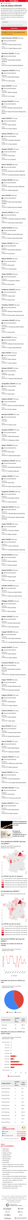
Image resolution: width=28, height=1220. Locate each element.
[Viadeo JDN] (20, 1215)
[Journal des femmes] (7, 1209)
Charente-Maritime (18, 65)
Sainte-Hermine (12, 207)
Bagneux (10, 107)
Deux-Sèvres (15, 436)
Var (19, 798)
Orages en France (7, 1153)
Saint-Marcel (11, 249)
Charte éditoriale (18, 1196)
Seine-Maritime (17, 347)
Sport (4, 1133)
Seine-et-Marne (17, 486)
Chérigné (10, 732)
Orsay (9, 502)
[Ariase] (7, 1218)
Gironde (15, 92)
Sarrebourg (11, 751)
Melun (10, 486)
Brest (9, 561)
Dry (10, 96)
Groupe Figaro (18, 1200)
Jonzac (10, 65)
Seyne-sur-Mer (14, 798)
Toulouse (10, 378)
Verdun (11, 705)
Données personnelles (6, 1199)
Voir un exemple (21, 1131)
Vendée (4, 203)
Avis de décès (7, 3)
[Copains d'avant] (7, 1215)
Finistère (14, 561)
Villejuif (10, 455)
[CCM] (20, 1209)
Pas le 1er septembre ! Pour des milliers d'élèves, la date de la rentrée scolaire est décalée (13, 1166)
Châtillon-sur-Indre (14, 763)
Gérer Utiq (24, 1199)
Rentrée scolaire (6, 1157)
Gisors (9, 332)
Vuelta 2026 (5, 1160)
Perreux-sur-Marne (14, 326)
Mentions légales (10, 1200)
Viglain (10, 424)
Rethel (10, 190)
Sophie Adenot (6, 1155)
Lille (10, 253)
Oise (13, 296)
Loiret (12, 96)
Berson (10, 92)
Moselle (17, 751)
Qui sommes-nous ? (5, 1196)
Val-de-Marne (16, 455)
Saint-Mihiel (11, 77)
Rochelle (12, 674)
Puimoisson (12, 517)
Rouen (10, 347)
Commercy (11, 530)
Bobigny (10, 234)
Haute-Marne (18, 222)
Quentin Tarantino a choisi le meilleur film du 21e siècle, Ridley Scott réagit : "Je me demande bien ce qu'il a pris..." (14, 1186)
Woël (9, 701)
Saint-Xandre (11, 60)
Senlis (10, 296)
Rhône (13, 159)
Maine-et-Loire (17, 44)
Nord (13, 253)
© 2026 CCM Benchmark (14, 1202)
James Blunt (5, 1151)
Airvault (10, 736)
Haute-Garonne (18, 378)
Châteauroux (12, 440)
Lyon (10, 159)
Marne (14, 124)
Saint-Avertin (11, 315)
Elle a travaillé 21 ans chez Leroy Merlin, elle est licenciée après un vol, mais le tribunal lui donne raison (14, 1172)
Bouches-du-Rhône (19, 513)
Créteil (10, 778)
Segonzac (11, 690)
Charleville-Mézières (13, 175)
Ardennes (21, 171)
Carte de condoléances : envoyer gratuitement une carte (19, 823)
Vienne (15, 813)
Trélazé (10, 48)
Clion (10, 580)
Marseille (11, 513)
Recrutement (21, 1197)
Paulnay (10, 576)
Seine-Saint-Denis (18, 234)
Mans (10, 144)
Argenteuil (11, 140)
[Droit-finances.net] (20, 1212)
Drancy (10, 238)
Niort (10, 626)
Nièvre (17, 280)
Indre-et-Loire (19, 315)
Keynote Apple (6, 1158)
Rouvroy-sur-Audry (14, 171)
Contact (5, 1197)
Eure (13, 332)
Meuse (17, 77)
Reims (10, 124)
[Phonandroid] (20, 1218)
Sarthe (15, 144)
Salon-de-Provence (13, 111)
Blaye (9, 534)
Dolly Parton (5, 1149)
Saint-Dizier (11, 222)
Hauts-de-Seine (18, 107)
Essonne (14, 502)
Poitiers (11, 813)
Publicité (25, 1196)
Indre (17, 440)
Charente (16, 690)
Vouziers (10, 471)
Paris (10, 80)
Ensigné (10, 623)
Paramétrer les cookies (16, 1199)
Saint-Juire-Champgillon (15, 202)
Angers (10, 44)
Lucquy (10, 546)
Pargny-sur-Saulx (12, 592)
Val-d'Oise (17, 140)
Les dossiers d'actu (8, 1135)
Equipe (12, 1196)
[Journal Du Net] (7, 1212)
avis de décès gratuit (19, 32)
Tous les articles (11, 1197)
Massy (10, 767)
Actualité (5, 1131)
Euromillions (5, 1162)
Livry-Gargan (12, 782)
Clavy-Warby (11, 638)
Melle (9, 436)
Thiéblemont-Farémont (15, 219)
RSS (17, 1197)
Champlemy (12, 280)
